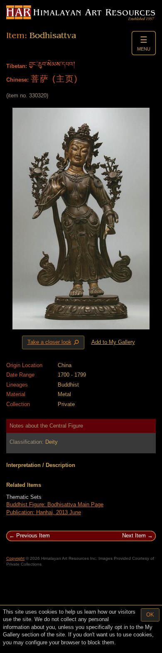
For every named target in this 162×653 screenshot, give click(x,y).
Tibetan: (16, 66)
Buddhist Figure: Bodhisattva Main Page (54, 504)
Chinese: (17, 80)
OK (150, 615)
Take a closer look (54, 342)
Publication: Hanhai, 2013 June (43, 512)
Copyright (15, 558)
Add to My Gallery (113, 342)
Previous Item (33, 535)
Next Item (134, 535)
